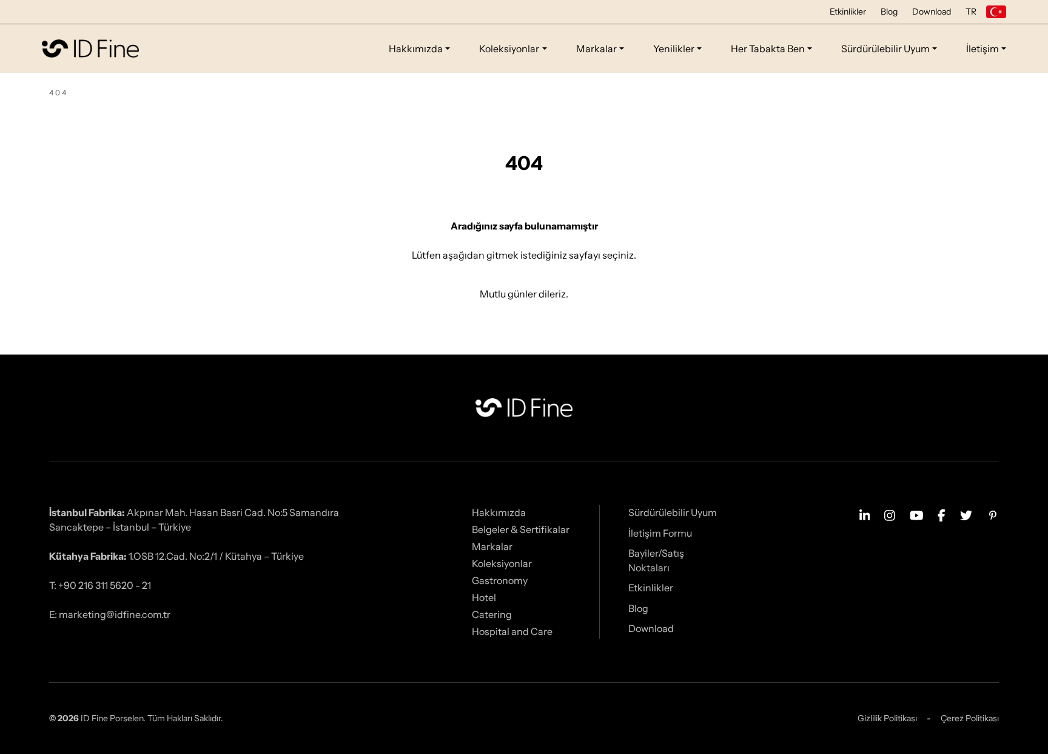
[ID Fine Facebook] (942, 514)
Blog (889, 11)
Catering (492, 614)
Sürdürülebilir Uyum (885, 48)
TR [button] (971, 11)
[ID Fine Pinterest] (993, 514)
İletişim (982, 48)
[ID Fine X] (966, 514)
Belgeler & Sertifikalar (520, 529)
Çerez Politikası (970, 718)
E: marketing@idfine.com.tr (109, 614)
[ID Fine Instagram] (889, 514)
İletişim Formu (660, 533)
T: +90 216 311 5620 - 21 (100, 585)
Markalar (596, 48)
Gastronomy (500, 580)
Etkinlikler (848, 11)
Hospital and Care (512, 631)
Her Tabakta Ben (768, 48)
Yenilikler (673, 48)
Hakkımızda (416, 48)
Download (931, 11)
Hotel (484, 597)
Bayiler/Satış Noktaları (656, 560)
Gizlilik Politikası (887, 718)
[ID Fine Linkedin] (864, 514)
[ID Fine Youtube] (917, 514)
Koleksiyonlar (509, 48)
